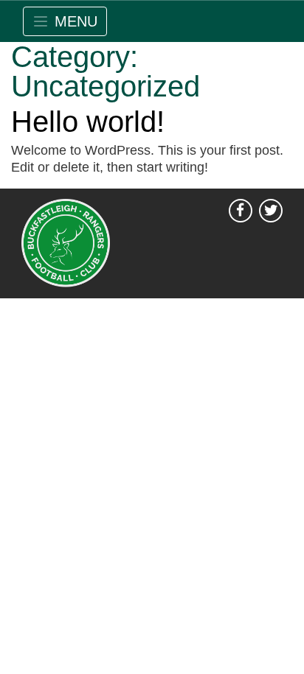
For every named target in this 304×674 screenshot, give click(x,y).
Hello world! (88, 121)
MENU (76, 21)
